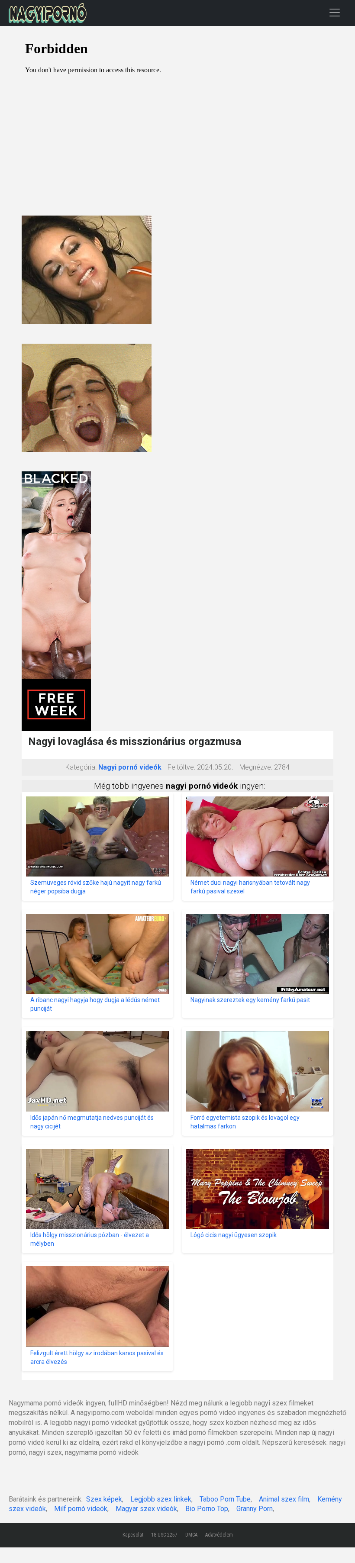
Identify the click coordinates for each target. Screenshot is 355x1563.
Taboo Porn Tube (225, 1499)
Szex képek (104, 1499)
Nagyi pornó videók (129, 767)
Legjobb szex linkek (160, 1499)
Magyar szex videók (146, 1509)
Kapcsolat (133, 1535)
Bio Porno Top (206, 1509)
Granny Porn (254, 1509)
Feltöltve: (181, 767)
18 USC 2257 (164, 1535)
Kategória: (81, 767)
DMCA (191, 1535)
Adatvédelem (219, 1535)
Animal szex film (284, 1499)
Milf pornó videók (80, 1509)
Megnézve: (255, 767)
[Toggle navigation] (334, 12)
